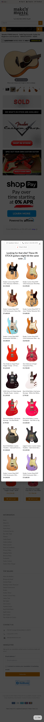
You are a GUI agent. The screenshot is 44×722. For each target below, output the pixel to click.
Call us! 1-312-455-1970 (30, 243)
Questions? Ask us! (12, 243)
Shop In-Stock (22, 247)
